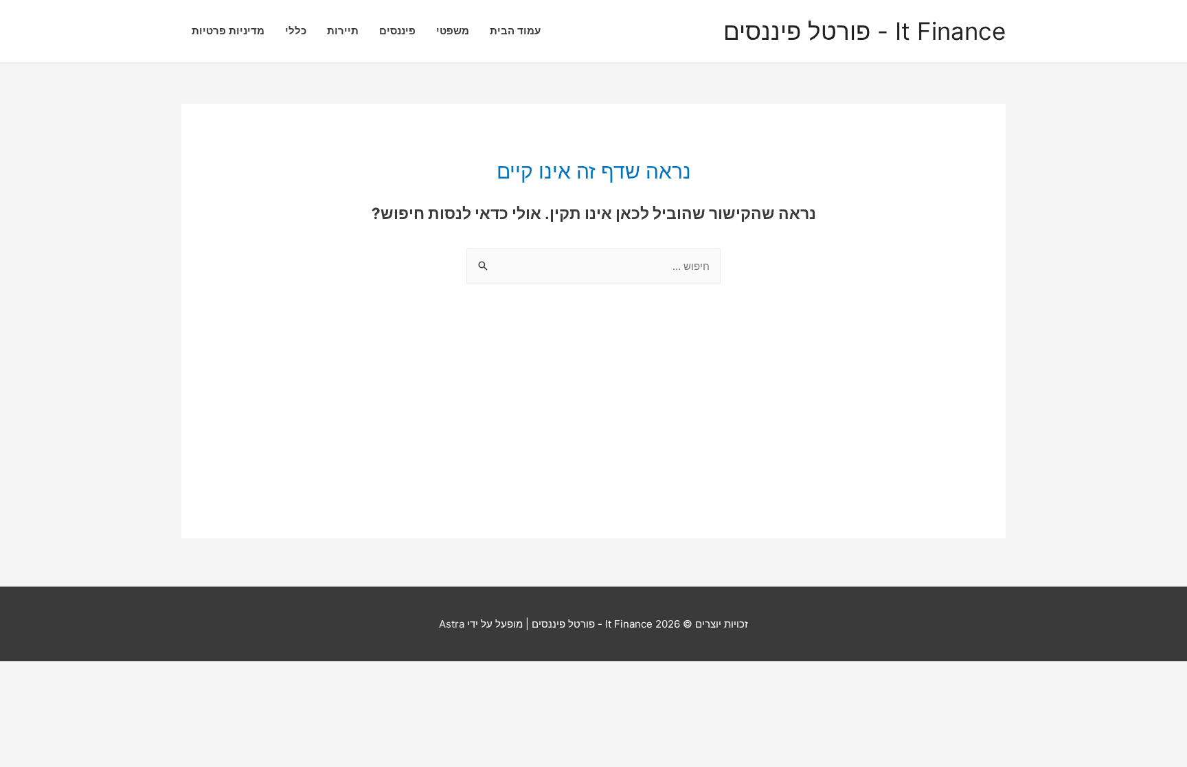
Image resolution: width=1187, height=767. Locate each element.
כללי (295, 30)
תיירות (343, 30)
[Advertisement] (593, 442)
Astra (451, 623)
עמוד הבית (515, 30)
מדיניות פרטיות (228, 30)
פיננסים (397, 30)
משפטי (452, 30)
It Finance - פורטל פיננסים (864, 31)
